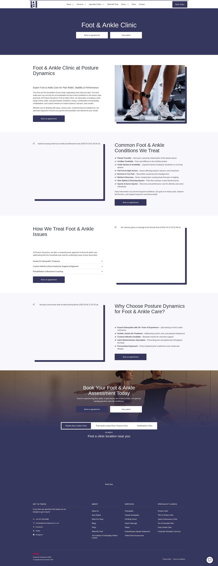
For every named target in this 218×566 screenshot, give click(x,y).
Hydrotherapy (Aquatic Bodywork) (137, 531)
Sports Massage (131, 523)
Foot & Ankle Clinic (165, 527)
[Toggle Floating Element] (210, 560)
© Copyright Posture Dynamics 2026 (43, 559)
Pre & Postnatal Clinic (166, 523)
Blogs (94, 523)
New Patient (96, 515)
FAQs (134, 4)
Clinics (123, 4)
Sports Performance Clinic (167, 519)
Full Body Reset (131, 519)
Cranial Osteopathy (132, 515)
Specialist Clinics (95, 4)
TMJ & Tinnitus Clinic (165, 515)
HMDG (49, 557)
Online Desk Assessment (134, 535)
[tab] (76, 425)
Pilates (127, 527)
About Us (95, 511)
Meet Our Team (97, 519)
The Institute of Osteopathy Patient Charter (104, 537)
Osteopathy (129, 511)
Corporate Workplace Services (169, 531)
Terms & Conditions (179, 559)
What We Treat (112, 4)
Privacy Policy (167, 559)
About (69, 4)
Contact (142, 4)
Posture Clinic (163, 511)
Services (80, 4)
